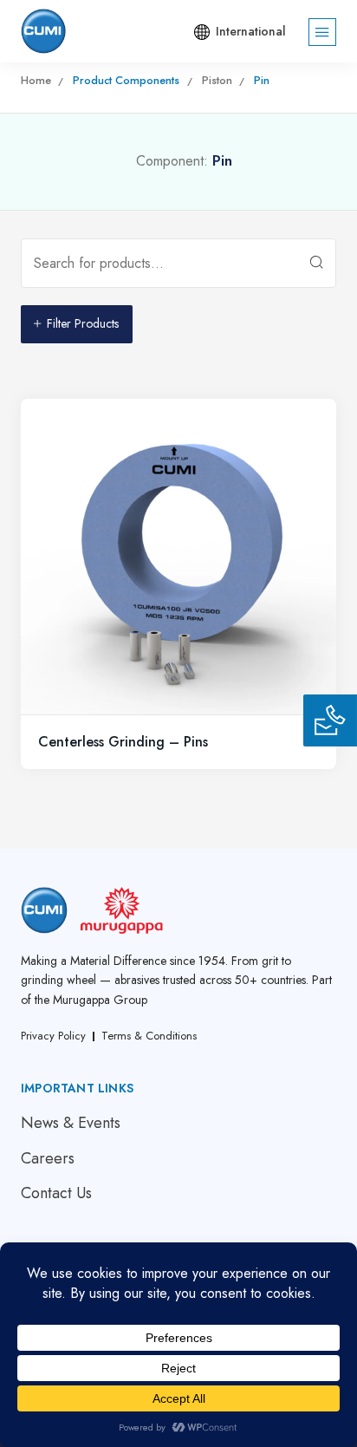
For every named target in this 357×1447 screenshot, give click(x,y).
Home (36, 80)
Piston (217, 80)
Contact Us (56, 1193)
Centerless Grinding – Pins (123, 742)
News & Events (70, 1122)
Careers (48, 1158)
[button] (237, 32)
